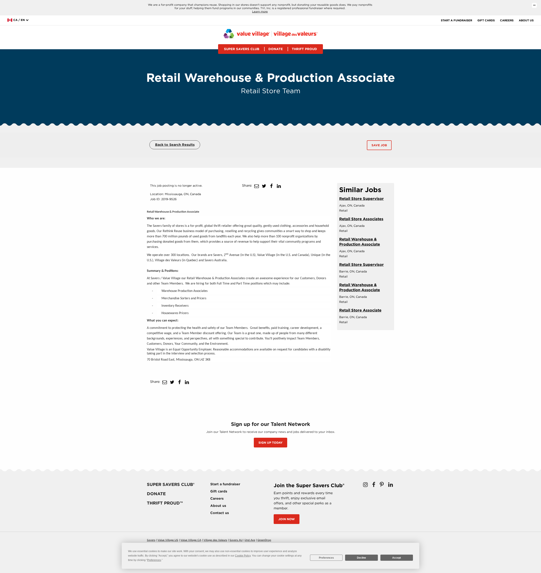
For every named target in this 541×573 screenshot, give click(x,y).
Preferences (326, 557)
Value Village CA (190, 540)
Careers (507, 20)
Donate (275, 49)
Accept (396, 557)
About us (526, 20)
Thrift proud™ (165, 503)
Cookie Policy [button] (243, 555)
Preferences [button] (154, 560)
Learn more (260, 11)
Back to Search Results (175, 145)
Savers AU (236, 540)
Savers (151, 540)
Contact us (219, 513)
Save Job (379, 145)
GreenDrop (264, 540)
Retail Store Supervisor (361, 198)
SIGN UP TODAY (270, 442)
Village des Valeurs (215, 540)
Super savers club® (170, 484)
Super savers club (241, 49)
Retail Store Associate (360, 310)
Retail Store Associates (361, 219)
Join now (286, 519)
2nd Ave (250, 540)
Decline (361, 557)
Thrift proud (304, 49)
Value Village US (168, 540)
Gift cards (486, 20)
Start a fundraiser (456, 20)
